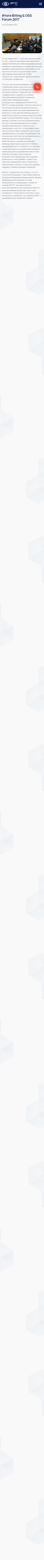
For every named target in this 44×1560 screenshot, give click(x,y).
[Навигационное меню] (40, 4)
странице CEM (32, 195)
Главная (4, 8)
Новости (11, 8)
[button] (37, 86)
